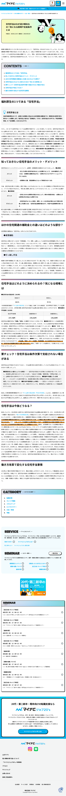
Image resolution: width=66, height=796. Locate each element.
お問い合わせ (6, 773)
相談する (39, 593)
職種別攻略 (42, 569)
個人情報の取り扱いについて (10, 758)
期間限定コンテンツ (15, 563)
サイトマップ (6, 770)
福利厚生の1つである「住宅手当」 (16, 73)
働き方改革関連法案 (22, 415)
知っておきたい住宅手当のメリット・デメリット (21, 76)
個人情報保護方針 (46, 784)
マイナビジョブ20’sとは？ (25, 542)
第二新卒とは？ (9, 545)
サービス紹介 (24, 784)
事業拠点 (31, 784)
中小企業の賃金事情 (19, 305)
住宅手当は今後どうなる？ (14, 88)
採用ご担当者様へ (7, 777)
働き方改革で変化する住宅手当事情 (17, 90)
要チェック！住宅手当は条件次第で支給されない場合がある (25, 85)
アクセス (4, 766)
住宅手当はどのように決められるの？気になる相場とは (23, 82)
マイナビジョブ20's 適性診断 (22, 545)
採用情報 (38, 784)
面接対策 (18, 569)
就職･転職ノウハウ (15, 566)
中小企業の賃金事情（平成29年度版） (34, 393)
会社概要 (17, 784)
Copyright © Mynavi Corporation (30, 792)
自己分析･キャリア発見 (39, 566)
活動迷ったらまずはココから (37, 563)
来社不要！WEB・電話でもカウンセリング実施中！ (33, 8)
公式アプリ (5, 755)
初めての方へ (8, 542)
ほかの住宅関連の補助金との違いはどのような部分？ (22, 79)
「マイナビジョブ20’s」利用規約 (12, 762)
